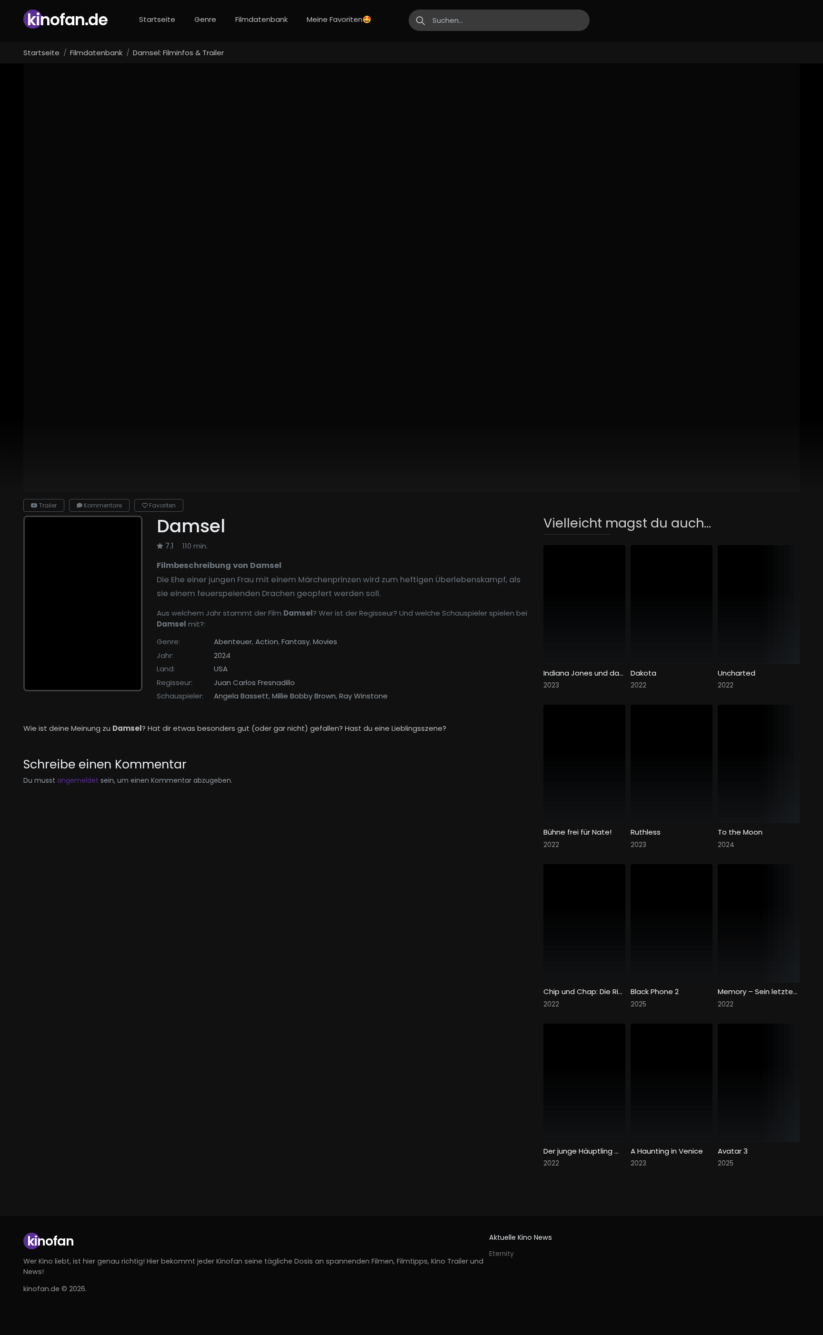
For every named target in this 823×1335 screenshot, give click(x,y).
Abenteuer (233, 642)
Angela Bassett (241, 696)
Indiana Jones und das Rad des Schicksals (584, 673)
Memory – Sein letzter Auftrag (759, 991)
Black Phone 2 (655, 991)
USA (221, 669)
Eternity (501, 1253)
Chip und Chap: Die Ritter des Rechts (584, 991)
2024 (222, 655)
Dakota (643, 673)
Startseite (157, 19)
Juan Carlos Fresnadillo (254, 682)
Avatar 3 (733, 1151)
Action (266, 642)
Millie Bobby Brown (304, 696)
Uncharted (736, 673)
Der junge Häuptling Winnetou (584, 1151)
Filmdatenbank (261, 19)
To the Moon (740, 832)
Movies (325, 642)
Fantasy (295, 642)
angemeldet (78, 780)
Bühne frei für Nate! (577, 832)
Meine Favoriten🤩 (339, 19)
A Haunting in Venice (667, 1151)
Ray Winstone (363, 696)
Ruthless (646, 832)
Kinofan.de (67, 20)
